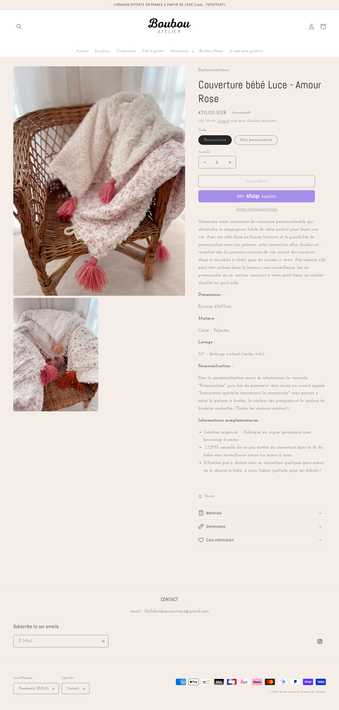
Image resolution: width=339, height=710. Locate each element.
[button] (19, 26)
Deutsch (73, 688)
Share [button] (209, 496)
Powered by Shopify (313, 691)
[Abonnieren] (102, 641)
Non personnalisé (256, 140)
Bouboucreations (290, 691)
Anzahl (204, 152)
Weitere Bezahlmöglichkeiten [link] (257, 209)
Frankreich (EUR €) (33, 688)
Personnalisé (215, 140)
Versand (223, 121)
